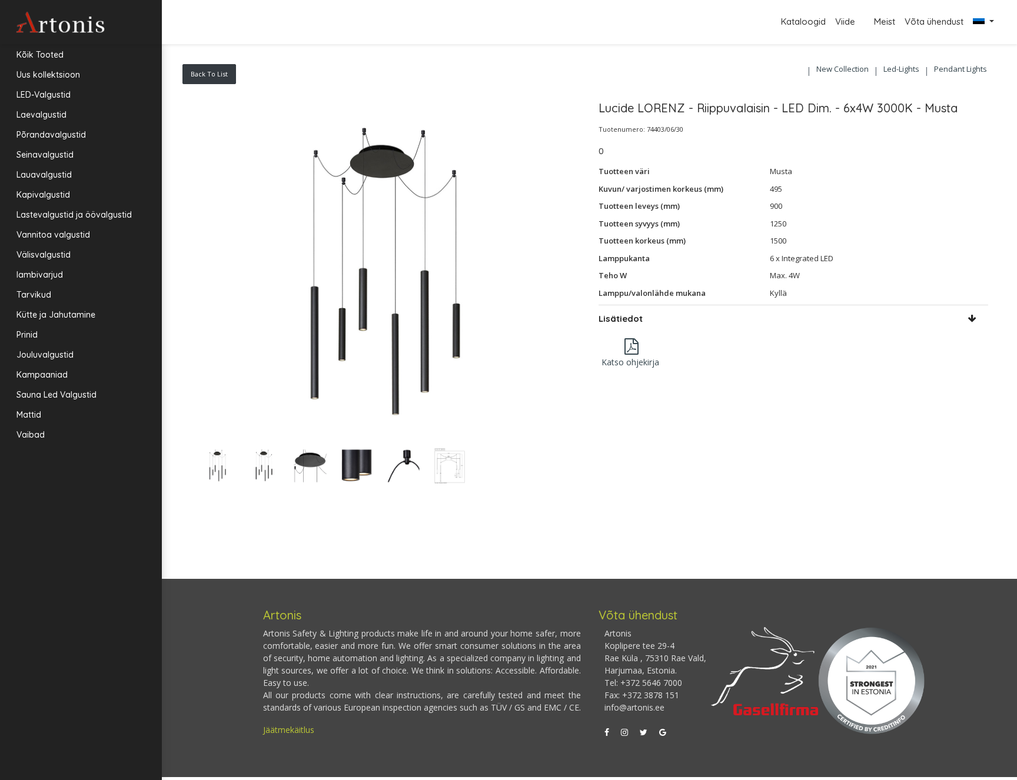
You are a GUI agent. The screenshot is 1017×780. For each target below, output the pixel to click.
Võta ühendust (934, 21)
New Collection (842, 69)
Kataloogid (803, 21)
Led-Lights (901, 69)
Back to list (209, 73)
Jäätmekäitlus (288, 729)
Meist (884, 21)
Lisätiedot (621, 318)
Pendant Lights (960, 69)
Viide (846, 21)
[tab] (794, 318)
